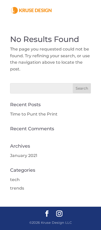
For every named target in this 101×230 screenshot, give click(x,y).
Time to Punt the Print (33, 114)
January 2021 (23, 155)
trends (17, 188)
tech (15, 179)
